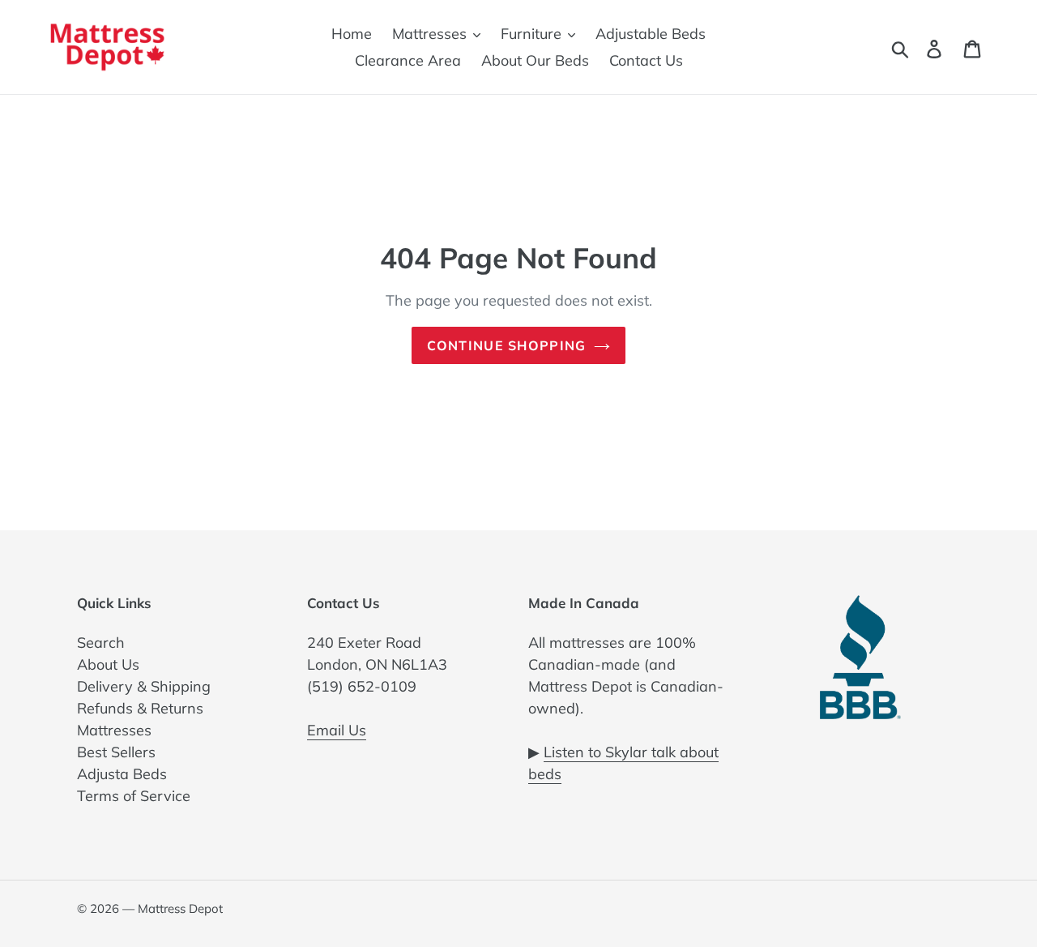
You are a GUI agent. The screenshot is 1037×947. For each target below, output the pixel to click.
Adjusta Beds (122, 774)
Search (101, 642)
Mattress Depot (180, 908)
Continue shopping (507, 345)
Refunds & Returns (140, 708)
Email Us (336, 730)
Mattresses (114, 730)
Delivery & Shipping (144, 686)
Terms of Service (133, 795)
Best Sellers (116, 752)
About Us (108, 664)
